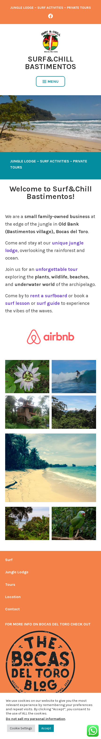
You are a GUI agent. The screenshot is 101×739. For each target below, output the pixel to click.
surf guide (48, 303)
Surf (8, 559)
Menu (53, 81)
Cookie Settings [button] (21, 728)
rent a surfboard (48, 295)
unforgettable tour (56, 269)
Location (13, 597)
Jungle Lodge (16, 572)
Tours (10, 584)
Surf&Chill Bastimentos (50, 63)
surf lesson (17, 303)
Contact (12, 609)
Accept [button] (46, 728)
